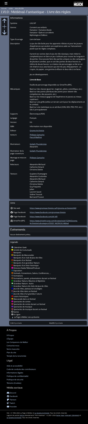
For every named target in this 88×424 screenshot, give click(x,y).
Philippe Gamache (37, 135)
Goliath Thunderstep (38, 144)
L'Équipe (10, 339)
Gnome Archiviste (37, 130)
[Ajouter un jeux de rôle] (4, 26)
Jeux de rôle (19, 8)
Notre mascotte (13, 349)
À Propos (10, 335)
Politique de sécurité (15, 379)
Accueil (4, 8)
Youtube (13, 406)
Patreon (12, 400)
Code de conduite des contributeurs (21, 369)
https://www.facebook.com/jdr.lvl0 (43, 216)
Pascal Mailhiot (36, 137)
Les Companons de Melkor (17, 342)
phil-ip (22, 415)
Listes (11, 8)
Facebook (13, 396)
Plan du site (11, 352)
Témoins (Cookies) (14, 383)
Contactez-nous (13, 345)
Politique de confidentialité (17, 376)
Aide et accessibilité (14, 366)
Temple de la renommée (16, 356)
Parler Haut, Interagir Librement (67, 415)
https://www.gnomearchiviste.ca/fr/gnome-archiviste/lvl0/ (53, 208)
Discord (12, 393)
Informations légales (15, 373)
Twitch (12, 403)
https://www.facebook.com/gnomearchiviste (48, 212)
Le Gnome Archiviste (42, 413)
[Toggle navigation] (6, 3)
